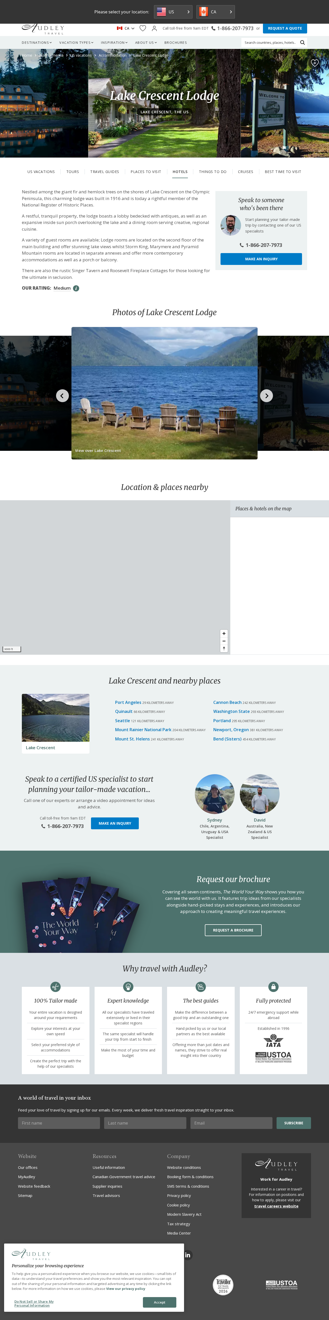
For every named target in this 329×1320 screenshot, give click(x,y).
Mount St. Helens (132, 739)
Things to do (213, 171)
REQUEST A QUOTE (285, 28)
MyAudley (26, 1176)
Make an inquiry (261, 258)
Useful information (109, 1167)
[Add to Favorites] (314, 63)
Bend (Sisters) (227, 739)
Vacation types (75, 42)
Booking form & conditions (190, 1176)
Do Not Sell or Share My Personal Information (34, 1303)
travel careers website (276, 1206)
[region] (115, 577)
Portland (222, 720)
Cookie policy (178, 1204)
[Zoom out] (224, 641)
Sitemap (25, 1195)
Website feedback (34, 1186)
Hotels (180, 171)
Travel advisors (106, 1195)
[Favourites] (143, 28)
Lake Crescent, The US (165, 111)
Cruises (245, 171)
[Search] (302, 42)
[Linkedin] (187, 1255)
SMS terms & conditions (188, 1186)
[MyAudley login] (154, 28)
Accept (160, 1302)
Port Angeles (128, 702)
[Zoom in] (224, 633)
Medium (62, 288)
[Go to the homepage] (43, 28)
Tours (72, 171)
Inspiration (113, 42)
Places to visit (146, 171)
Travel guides (104, 171)
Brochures (175, 42)
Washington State (231, 711)
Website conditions (184, 1167)
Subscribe (293, 1122)
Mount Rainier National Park (143, 729)
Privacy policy (179, 1195)
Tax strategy (178, 1223)
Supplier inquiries (107, 1186)
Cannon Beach (227, 702)
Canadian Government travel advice (124, 1176)
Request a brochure (233, 930)
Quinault (124, 711)
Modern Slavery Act (184, 1214)
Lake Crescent (40, 747)
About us (144, 42)
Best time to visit (283, 171)
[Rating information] (76, 288)
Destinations (35, 42)
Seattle (122, 720)
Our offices (28, 1167)
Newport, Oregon (231, 729)
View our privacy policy (125, 1288)
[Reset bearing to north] (224, 648)
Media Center (179, 1233)
